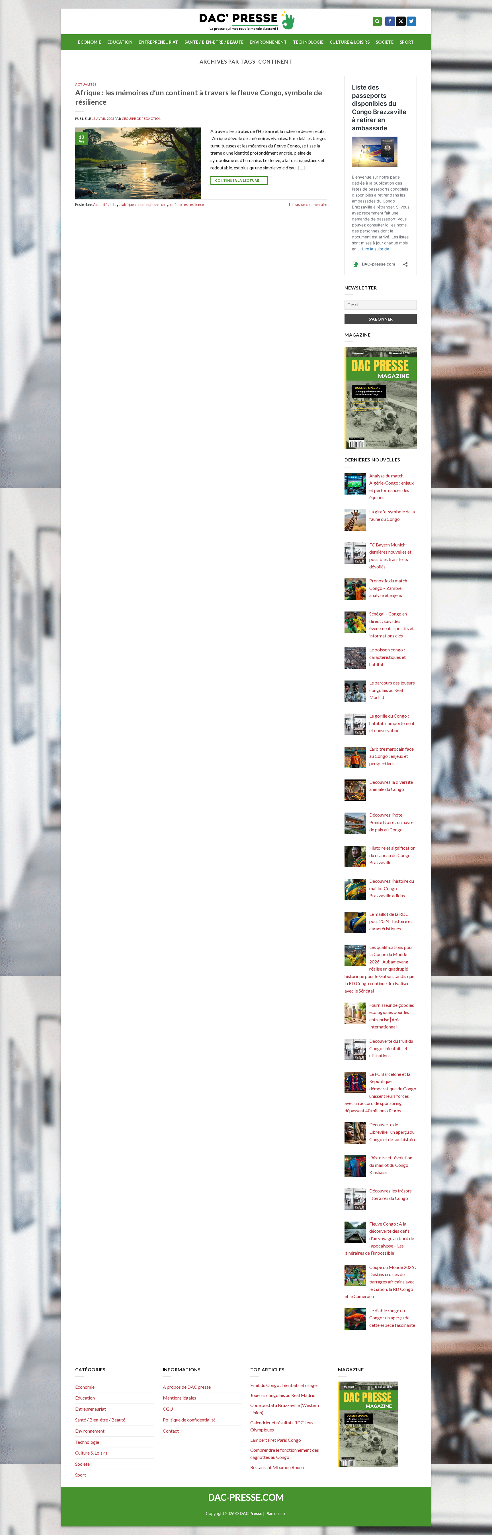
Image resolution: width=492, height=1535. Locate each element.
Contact (171, 1430)
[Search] (377, 21)
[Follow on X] (401, 21)
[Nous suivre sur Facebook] (390, 21)
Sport (407, 42)
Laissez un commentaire (308, 204)
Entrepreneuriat (158, 42)
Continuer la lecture (239, 180)
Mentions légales (179, 1397)
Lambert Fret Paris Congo (275, 1440)
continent (142, 204)
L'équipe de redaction (142, 118)
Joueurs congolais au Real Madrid (282, 1395)
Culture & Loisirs (350, 42)
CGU (168, 1409)
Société (384, 42)
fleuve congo (160, 204)
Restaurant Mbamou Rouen (277, 1467)
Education (120, 42)
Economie (89, 42)
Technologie (308, 42)
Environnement (268, 42)
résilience (196, 204)
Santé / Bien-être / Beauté (214, 42)
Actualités (86, 84)
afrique (128, 204)
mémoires (179, 204)
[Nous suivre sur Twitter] (411, 21)
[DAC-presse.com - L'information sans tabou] (246, 21)
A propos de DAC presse (187, 1387)
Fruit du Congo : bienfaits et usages (284, 1385)
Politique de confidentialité (189, 1419)
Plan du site (275, 1513)
